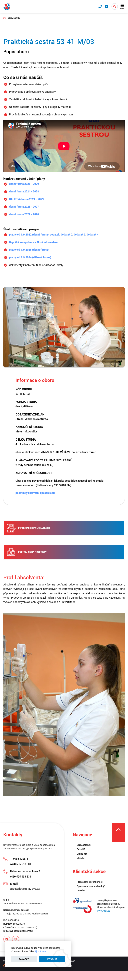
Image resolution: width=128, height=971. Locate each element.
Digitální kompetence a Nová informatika (33, 242)
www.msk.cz (103, 910)
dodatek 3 (80, 234)
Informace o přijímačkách (34, 527)
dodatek (55, 234)
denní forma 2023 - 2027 (24, 206)
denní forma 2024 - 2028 (24, 191)
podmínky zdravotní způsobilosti (35, 492)
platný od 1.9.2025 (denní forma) (29, 249)
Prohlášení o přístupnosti (90, 881)
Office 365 (82, 853)
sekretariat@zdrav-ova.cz (25, 888)
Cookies (81, 890)
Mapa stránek (84, 844)
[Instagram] (15, 939)
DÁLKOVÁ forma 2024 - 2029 (26, 199)
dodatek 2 (66, 234)
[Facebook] (6, 939)
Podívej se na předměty (32, 551)
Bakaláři (81, 849)
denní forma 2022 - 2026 (24, 214)
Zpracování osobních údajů (91, 886)
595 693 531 (20, 876)
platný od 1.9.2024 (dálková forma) (30, 257)
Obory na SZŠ (14, 17)
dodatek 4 (92, 234)
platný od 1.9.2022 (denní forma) (29, 234)
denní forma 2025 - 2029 (24, 183)
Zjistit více (40, 951)
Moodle (80, 858)
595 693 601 (20, 864)
